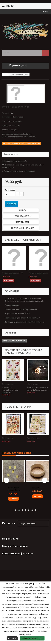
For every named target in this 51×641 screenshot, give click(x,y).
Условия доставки (22, 216)
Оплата (22, 210)
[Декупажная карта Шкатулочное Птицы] (13, 370)
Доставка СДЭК (22, 222)
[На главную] (4, 74)
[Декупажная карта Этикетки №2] (38, 424)
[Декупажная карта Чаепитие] (13, 424)
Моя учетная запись (15, 546)
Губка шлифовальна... (39, 273)
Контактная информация (22, 228)
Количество (10, 190)
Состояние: (7, 117)
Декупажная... (8, 384)
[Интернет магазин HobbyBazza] (25, 29)
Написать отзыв (11, 154)
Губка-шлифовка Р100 (12, 273)
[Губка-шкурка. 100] (14, 258)
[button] (15, 510)
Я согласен (12, 638)
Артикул (5, 113)
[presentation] (6, 480)
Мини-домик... (33, 384)
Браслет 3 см (37, 488)
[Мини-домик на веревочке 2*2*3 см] (38, 370)
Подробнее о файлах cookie (32, 638)
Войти (45, 11)
